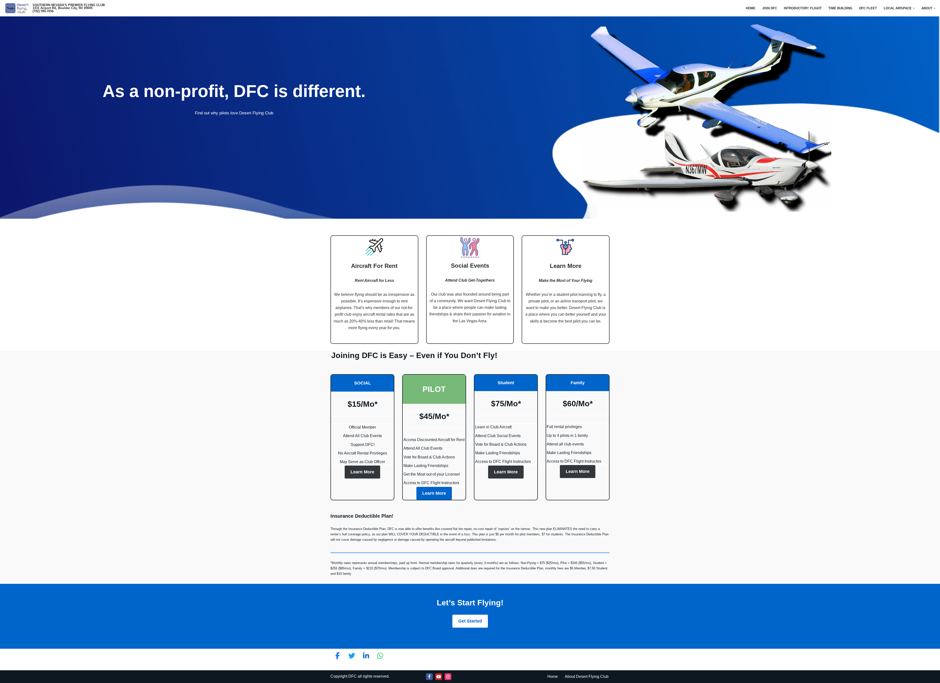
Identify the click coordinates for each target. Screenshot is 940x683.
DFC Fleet (868, 8)
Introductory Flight (803, 8)
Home (750, 8)
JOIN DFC (769, 8)
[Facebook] (429, 676)
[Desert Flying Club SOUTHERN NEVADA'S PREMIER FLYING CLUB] (18, 8)
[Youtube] (438, 676)
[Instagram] (448, 676)
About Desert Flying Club (587, 676)
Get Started (470, 621)
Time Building (840, 8)
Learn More (362, 471)
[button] (914, 8)
